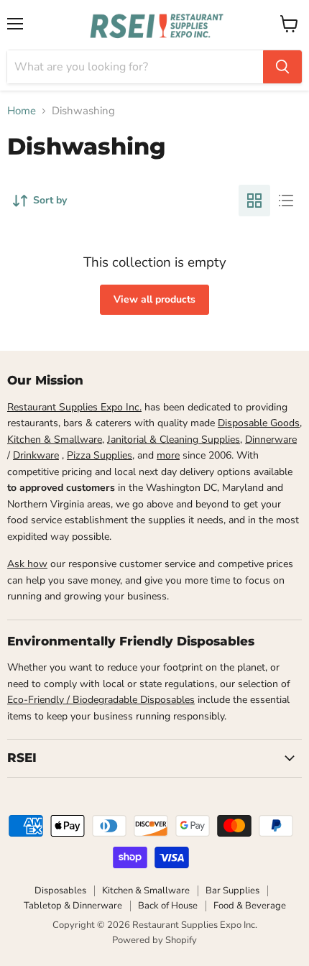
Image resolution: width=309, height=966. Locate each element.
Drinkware (36, 455)
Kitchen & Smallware (54, 439)
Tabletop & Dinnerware (73, 905)
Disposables (60, 890)
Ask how (27, 564)
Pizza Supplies (99, 455)
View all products (154, 299)
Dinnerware (271, 439)
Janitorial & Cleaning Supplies (173, 439)
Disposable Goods (259, 423)
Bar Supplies (232, 890)
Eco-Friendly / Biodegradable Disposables (101, 700)
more (168, 455)
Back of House (168, 905)
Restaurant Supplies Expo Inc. (74, 407)
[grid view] (254, 200)
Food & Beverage (249, 905)
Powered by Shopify (154, 940)
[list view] (286, 200)
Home (21, 111)
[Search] (282, 66)
